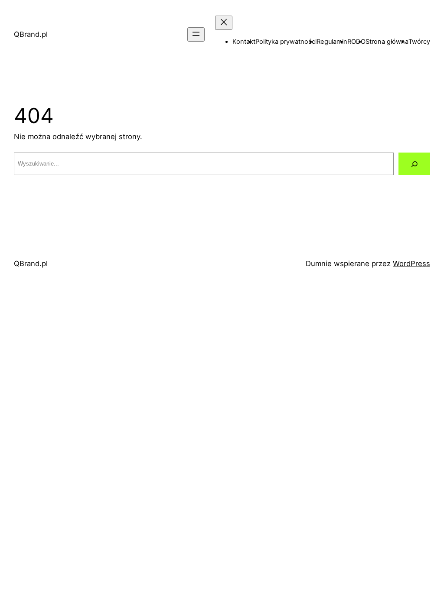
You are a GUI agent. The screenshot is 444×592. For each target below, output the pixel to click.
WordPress (411, 263)
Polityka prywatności (286, 42)
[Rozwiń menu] (196, 34)
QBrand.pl (31, 34)
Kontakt (243, 42)
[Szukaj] (414, 164)
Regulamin (332, 42)
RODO (356, 42)
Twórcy (419, 42)
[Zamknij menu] (223, 23)
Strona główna (387, 42)
